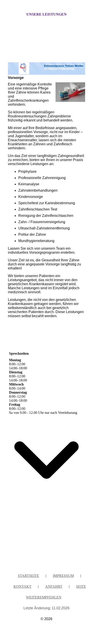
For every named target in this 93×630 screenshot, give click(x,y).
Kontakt (22, 586)
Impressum (63, 576)
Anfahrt (53, 586)
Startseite (28, 576)
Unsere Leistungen (46, 14)
